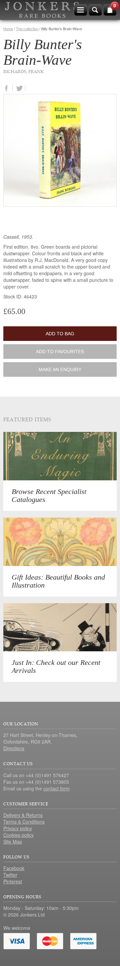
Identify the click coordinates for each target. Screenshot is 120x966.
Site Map (12, 841)
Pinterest (12, 881)
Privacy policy (17, 828)
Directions (13, 748)
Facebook (13, 868)
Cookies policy (18, 835)
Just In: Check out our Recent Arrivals (56, 666)
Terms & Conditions (24, 821)
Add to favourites (60, 351)
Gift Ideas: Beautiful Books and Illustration (58, 581)
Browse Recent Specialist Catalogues (49, 495)
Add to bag (60, 333)
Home (8, 28)
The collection (27, 28)
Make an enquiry (60, 369)
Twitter (10, 874)
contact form (56, 788)
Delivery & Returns (23, 815)
